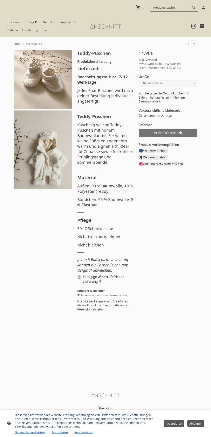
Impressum (60, 432)
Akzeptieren (174, 423)
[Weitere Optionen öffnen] (46, 30)
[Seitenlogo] (105, 26)
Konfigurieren (83, 432)
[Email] (201, 26)
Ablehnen (196, 423)
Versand (151, 60)
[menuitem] (188, 44)
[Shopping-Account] (203, 7)
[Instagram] (193, 26)
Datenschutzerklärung (30, 432)
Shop (17, 44)
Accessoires (34, 44)
